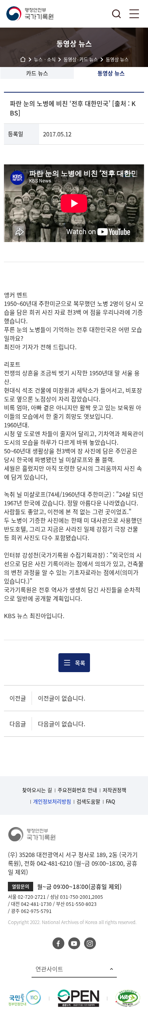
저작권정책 (114, 790)
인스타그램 (90, 943)
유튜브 (74, 943)
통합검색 (116, 14)
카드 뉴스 (37, 73)
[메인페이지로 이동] (29, 14)
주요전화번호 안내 (77, 790)
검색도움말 (88, 801)
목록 (80, 663)
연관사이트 (49, 969)
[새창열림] (24, 993)
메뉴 (134, 14)
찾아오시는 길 (37, 790)
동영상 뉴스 (111, 73)
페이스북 (58, 943)
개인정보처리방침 (52, 801)
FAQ (110, 801)
